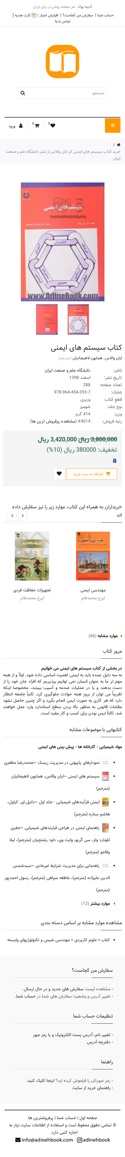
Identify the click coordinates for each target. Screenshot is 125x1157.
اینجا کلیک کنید (40, 1080)
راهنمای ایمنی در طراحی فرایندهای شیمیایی (63, 827)
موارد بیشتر (100, 903)
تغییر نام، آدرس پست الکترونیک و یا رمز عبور (71, 1034)
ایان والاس (113, 358)
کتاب (105, 940)
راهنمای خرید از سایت (91, 1088)
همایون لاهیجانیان (88, 358)
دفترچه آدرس (98, 1042)
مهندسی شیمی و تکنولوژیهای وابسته (38, 940)
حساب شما (105, 15)
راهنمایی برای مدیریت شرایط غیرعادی (68, 865)
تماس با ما (62, 21)
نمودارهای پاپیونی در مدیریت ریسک (69, 762)
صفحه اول (88, 1118)
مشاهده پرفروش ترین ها (53, 421)
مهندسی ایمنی (93, 590)
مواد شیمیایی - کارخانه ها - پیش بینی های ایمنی (80, 747)
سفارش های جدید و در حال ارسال (53, 989)
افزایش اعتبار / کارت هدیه (36, 15)
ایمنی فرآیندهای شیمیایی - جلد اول (70, 802)
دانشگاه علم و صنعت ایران (67, 370)
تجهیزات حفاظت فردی (32, 590)
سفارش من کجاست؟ (77, 15)
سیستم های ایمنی (84, 776)
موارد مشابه (108, 636)
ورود (12, 126)
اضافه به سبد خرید (88, 474)
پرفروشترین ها (40, 1118)
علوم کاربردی (85, 940)
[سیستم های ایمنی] (77, 319)
